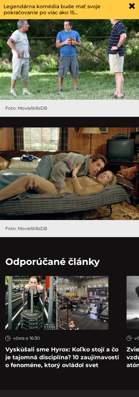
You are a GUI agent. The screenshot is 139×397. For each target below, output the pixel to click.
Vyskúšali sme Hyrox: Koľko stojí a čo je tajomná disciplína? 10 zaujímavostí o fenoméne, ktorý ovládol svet (62, 357)
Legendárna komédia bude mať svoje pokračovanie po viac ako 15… (52, 9)
